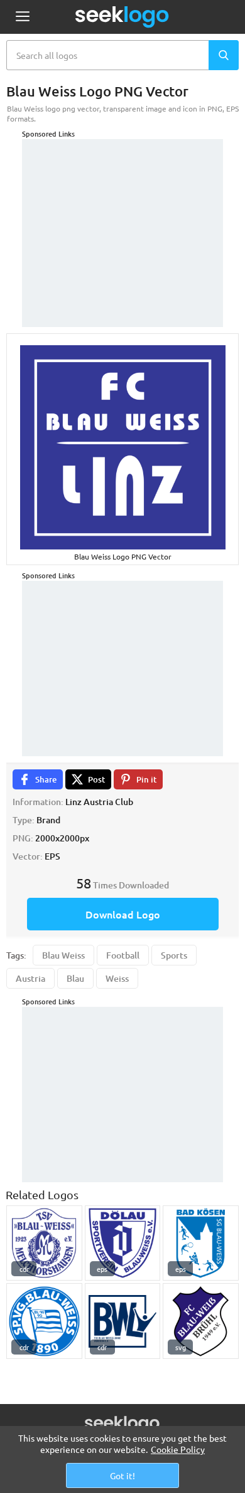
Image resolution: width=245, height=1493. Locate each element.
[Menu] (22, 17)
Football (122, 955)
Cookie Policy (178, 1449)
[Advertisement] (122, 217)
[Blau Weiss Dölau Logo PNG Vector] (123, 1243)
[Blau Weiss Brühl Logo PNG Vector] (201, 1321)
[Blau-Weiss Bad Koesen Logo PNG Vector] (201, 1243)
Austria (30, 978)
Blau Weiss (63, 955)
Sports (174, 955)
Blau (75, 978)
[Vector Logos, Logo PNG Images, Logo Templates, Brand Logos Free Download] (122, 17)
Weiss (117, 978)
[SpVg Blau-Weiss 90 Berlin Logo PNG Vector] (44, 1321)
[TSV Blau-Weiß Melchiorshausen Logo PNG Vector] (44, 1243)
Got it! (122, 1475)
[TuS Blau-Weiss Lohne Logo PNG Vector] (123, 1321)
